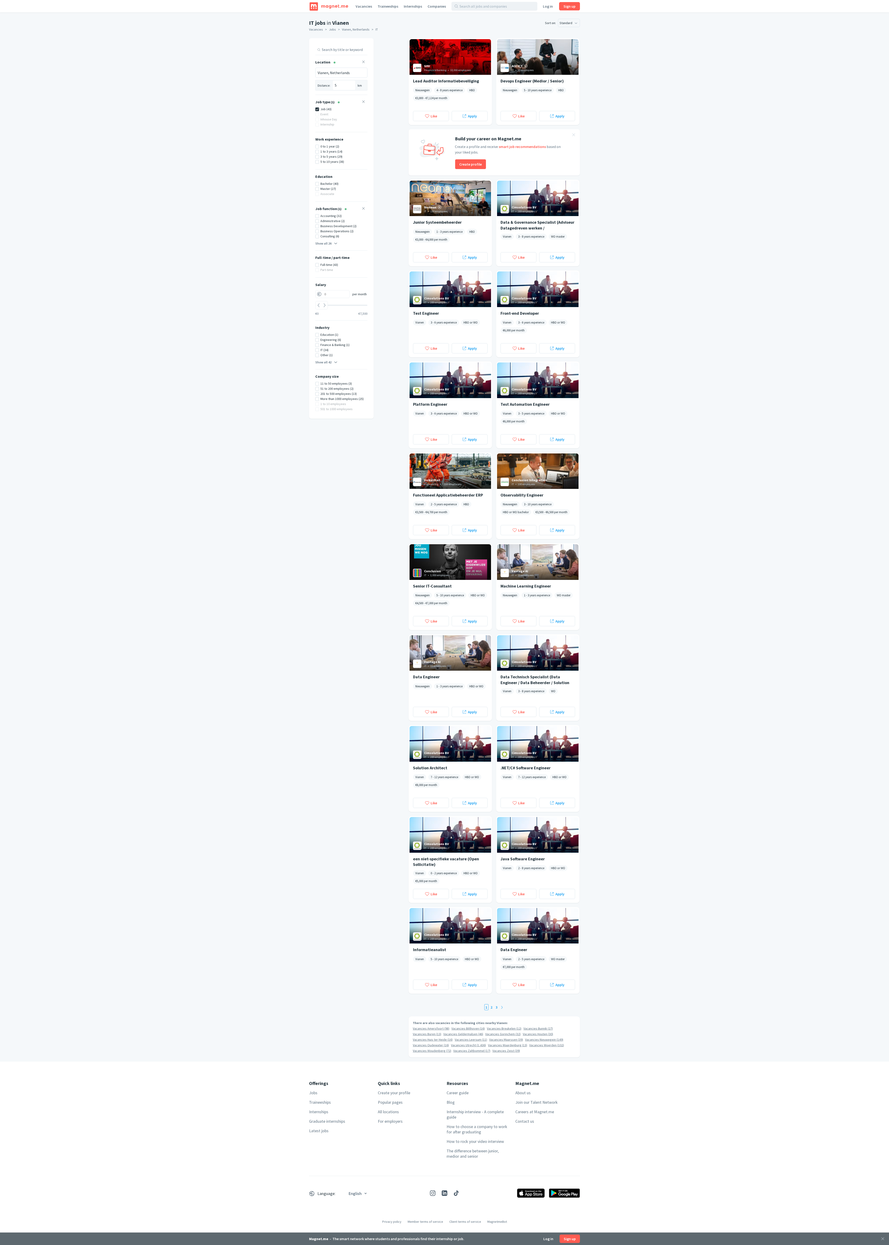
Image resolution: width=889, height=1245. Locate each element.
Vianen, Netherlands (355, 29)
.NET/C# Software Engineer (526, 767)
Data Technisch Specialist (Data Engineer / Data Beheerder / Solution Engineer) (535, 679)
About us (523, 1092)
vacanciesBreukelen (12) (504, 1028)
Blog (451, 1102)
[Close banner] (573, 135)
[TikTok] (456, 1193)
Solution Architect (430, 767)
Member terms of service (425, 1222)
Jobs (332, 29)
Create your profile (394, 1092)
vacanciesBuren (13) (427, 1034)
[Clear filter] (363, 62)
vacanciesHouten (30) (538, 1034)
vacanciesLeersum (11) (471, 1040)
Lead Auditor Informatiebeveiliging (446, 81)
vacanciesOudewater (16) (431, 1045)
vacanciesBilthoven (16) (468, 1028)
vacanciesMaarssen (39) (506, 1040)
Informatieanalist (429, 949)
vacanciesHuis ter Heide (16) (433, 1040)
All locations (388, 1111)
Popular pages (390, 1102)
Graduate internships (327, 1121)
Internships (413, 6)
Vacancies (364, 6)
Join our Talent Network (536, 1102)
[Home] (329, 6)
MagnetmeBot (497, 1222)
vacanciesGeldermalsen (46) (463, 1034)
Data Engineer (426, 676)
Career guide (458, 1092)
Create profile (470, 164)
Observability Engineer (522, 495)
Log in (548, 6)
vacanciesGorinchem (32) (503, 1034)
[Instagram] (432, 1193)
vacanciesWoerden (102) (546, 1045)
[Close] (882, 1238)
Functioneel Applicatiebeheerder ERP (448, 495)
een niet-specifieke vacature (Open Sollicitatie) (446, 861)
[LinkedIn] (444, 1193)
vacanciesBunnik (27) (538, 1028)
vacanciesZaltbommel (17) (471, 1051)
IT (377, 29)
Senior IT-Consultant (432, 586)
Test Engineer (426, 313)
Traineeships (388, 6)
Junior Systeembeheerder (437, 222)
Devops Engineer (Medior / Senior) (532, 81)
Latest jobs (319, 1130)
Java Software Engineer (523, 858)
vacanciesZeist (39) (506, 1051)
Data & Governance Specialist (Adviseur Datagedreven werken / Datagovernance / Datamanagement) (537, 225)
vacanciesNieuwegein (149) (544, 1040)
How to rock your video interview (475, 1141)
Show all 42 (323, 362)
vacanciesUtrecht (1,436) (468, 1045)
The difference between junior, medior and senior (473, 1153)
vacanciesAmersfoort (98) (431, 1028)
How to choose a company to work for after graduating (477, 1129)
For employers (390, 1121)
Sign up (569, 6)
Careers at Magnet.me (534, 1111)
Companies (437, 6)
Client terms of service (465, 1222)
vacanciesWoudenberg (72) (432, 1051)
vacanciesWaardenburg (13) (507, 1045)
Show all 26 (323, 243)
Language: (326, 1193)
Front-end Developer (520, 313)
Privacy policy (391, 1222)
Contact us (524, 1121)
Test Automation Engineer (525, 404)
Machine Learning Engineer (526, 586)
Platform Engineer (430, 404)
